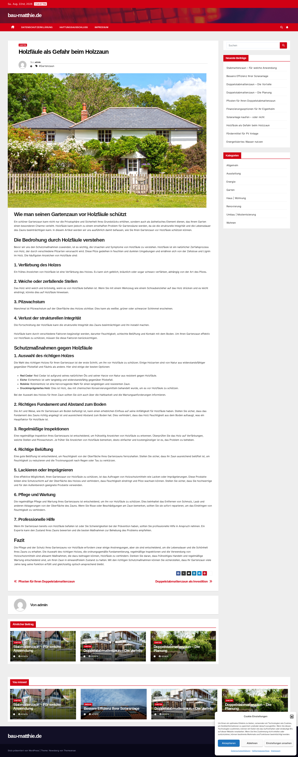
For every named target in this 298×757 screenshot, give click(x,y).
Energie (230, 181)
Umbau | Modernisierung (241, 214)
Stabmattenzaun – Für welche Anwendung (37, 649)
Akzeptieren (229, 743)
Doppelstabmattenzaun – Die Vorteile (113, 650)
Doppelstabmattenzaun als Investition (181, 581)
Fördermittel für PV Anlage (242, 133)
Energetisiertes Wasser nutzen (244, 141)
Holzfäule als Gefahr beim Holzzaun (248, 125)
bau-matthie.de (24, 15)
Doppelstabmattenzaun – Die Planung (177, 649)
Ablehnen (252, 743)
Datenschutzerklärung (240, 751)
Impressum (275, 751)
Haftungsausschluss (260, 751)
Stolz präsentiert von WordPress (24, 750)
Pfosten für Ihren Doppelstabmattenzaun (46, 581)
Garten (23, 45)
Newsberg (54, 750)
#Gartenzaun (46, 66)
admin (38, 62)
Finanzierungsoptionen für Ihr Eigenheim (250, 108)
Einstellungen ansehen (279, 743)
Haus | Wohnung (236, 198)
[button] (291, 716)
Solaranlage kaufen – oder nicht (245, 117)
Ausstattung (233, 173)
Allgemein (232, 165)
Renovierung (233, 206)
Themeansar (70, 750)
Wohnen (231, 222)
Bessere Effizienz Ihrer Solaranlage (247, 76)
